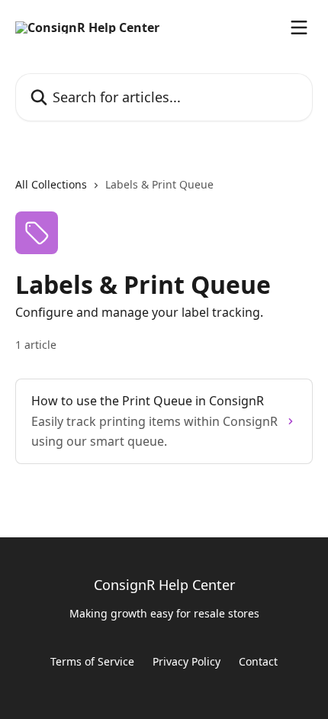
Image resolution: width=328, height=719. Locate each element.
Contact (258, 661)
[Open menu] (299, 27)
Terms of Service (92, 661)
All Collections (51, 184)
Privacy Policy (186, 661)
